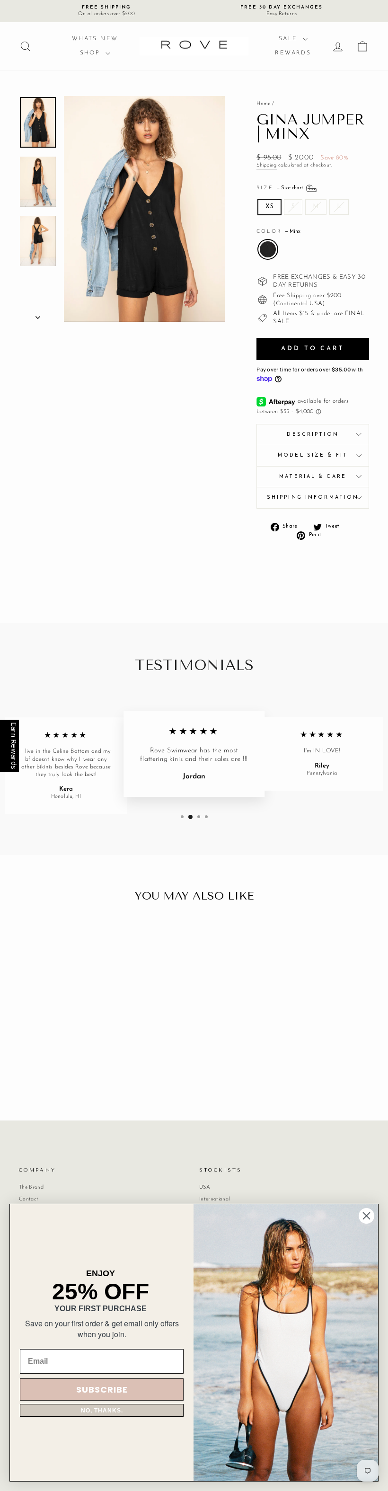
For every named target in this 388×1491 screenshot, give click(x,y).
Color (278, 231)
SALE (289, 39)
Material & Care (312, 476)
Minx (267, 249)
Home (263, 103)
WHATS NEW (95, 39)
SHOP (91, 53)
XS (269, 206)
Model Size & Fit (313, 455)
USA (204, 1187)
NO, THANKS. (102, 1410)
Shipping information (313, 497)
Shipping (266, 165)
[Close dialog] (366, 1216)
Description (312, 434)
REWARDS (293, 53)
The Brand (31, 1187)
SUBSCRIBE (102, 1389)
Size (280, 188)
